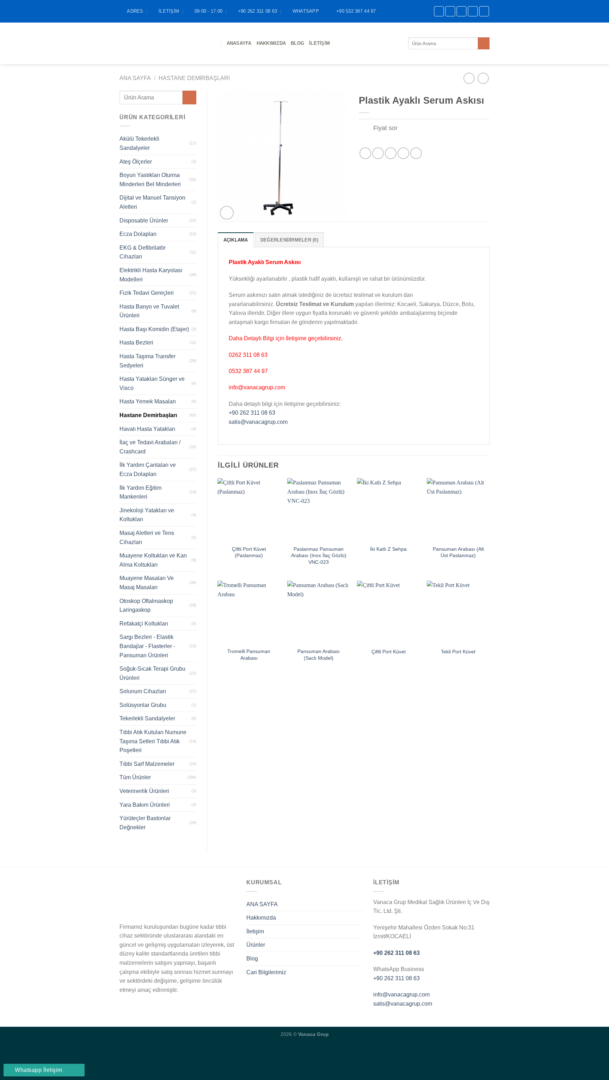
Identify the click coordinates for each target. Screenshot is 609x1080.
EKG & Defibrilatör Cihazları (142, 252)
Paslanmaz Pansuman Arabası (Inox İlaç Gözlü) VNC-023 (318, 555)
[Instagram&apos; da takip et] (450, 11)
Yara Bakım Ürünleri (144, 805)
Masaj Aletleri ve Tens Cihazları (146, 537)
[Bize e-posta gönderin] (473, 11)
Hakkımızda (271, 43)
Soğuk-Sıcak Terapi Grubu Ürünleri (152, 673)
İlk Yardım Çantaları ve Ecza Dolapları (147, 469)
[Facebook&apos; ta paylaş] (365, 153)
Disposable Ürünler (143, 221)
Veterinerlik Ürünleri (144, 791)
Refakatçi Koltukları (143, 624)
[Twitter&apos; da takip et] (461, 11)
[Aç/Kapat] (366, 128)
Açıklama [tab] (235, 240)
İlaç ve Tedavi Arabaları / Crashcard (149, 446)
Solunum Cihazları (142, 691)
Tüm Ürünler (135, 777)
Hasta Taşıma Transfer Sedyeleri (147, 360)
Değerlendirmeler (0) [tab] (289, 240)
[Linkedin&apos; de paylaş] (416, 153)
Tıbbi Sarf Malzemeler (146, 764)
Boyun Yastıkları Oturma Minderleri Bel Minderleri (150, 179)
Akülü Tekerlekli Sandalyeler (139, 143)
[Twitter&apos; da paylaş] (378, 153)
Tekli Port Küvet (458, 651)
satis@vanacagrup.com (258, 422)
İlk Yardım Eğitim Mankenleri (140, 492)
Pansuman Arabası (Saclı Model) (318, 654)
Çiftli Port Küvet (388, 651)
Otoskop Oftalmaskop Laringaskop (146, 605)
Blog (252, 959)
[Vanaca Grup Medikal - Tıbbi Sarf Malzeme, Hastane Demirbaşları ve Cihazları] (164, 43)
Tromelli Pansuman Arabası (248, 654)
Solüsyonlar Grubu (142, 705)
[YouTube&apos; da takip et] (484, 11)
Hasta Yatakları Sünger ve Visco (152, 383)
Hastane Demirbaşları (194, 78)
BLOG (297, 43)
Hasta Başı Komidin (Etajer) (154, 329)
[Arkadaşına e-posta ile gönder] (390, 153)
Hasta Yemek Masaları (147, 401)
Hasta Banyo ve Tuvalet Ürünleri (149, 311)
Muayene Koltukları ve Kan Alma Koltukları (153, 560)
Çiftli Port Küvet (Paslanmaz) (249, 552)
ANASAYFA (239, 43)
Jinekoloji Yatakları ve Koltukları (146, 515)
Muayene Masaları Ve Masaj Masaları (146, 582)
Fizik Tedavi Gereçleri (146, 293)
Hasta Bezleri (136, 343)
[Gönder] (484, 43)
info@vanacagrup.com (401, 994)
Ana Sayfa (135, 78)
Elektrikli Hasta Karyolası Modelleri (150, 274)
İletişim (319, 43)
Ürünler (255, 945)
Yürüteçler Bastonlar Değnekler (145, 822)
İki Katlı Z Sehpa (388, 549)
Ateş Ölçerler (135, 162)
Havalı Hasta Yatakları (147, 429)
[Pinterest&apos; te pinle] (403, 153)
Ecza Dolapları (137, 234)
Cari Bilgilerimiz (266, 972)
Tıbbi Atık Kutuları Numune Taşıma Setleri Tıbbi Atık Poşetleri (152, 741)
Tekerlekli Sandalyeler (147, 718)
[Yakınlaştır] (227, 213)
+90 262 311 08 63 (252, 413)
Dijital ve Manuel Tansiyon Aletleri (152, 202)
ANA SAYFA (262, 904)
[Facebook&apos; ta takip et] (439, 11)
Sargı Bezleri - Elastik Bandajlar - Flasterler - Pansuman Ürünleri (147, 646)
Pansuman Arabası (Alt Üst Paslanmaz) (458, 552)
